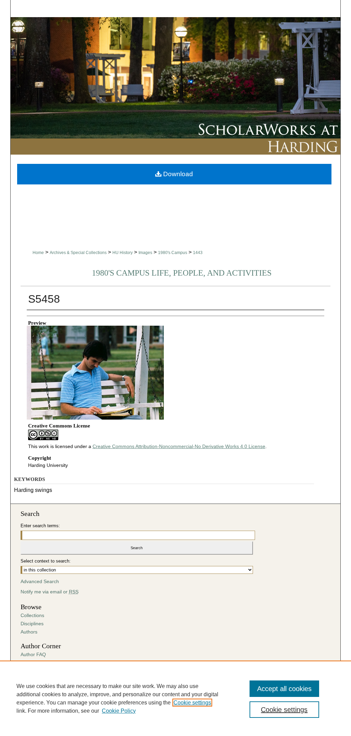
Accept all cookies (284, 688)
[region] (175, 698)
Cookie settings (192, 702)
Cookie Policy (119, 711)
